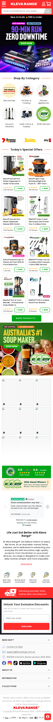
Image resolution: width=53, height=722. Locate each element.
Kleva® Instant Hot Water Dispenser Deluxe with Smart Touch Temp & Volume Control (13, 221)
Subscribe (26, 626)
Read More (26, 564)
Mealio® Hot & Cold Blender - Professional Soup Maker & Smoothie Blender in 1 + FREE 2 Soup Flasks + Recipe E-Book (13, 302)
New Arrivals (18, 17)
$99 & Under (35, 17)
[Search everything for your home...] (47, 11)
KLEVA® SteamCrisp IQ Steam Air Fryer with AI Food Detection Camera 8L (13, 262)
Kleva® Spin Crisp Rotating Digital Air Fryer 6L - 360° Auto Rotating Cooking (38, 181)
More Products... (26, 318)
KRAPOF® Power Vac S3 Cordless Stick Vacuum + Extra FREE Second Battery (39, 262)
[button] (3, 4)
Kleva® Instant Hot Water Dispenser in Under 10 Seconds (11, 181)
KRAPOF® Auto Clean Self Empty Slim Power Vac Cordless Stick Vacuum (39, 221)
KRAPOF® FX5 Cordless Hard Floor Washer (39, 301)
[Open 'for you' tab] (47, 716)
